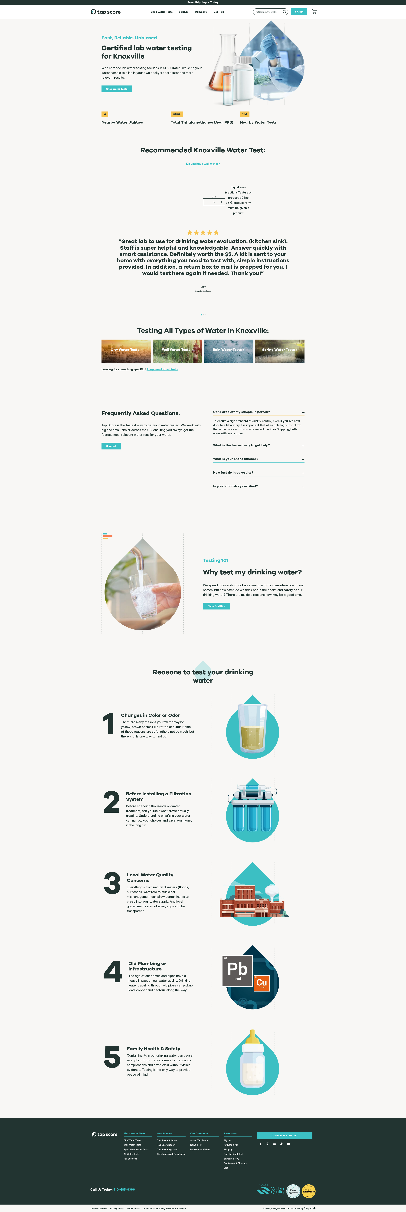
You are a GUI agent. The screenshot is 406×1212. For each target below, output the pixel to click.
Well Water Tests (132, 1144)
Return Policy (133, 1208)
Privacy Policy (117, 1208)
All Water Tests (131, 1154)
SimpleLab (310, 1208)
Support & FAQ (231, 1158)
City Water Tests (132, 1140)
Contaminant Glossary (235, 1163)
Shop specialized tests (162, 369)
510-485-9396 (124, 1189)
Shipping (228, 1149)
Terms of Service (98, 1208)
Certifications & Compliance (171, 1154)
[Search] (284, 12)
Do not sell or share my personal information (164, 1208)
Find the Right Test (233, 1154)
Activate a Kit (231, 1144)
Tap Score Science (167, 1140)
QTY (214, 196)
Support (111, 446)
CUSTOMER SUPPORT (285, 1135)
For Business (130, 1158)
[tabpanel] (203, 259)
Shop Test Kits (216, 606)
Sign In (227, 1140)
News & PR (196, 1144)
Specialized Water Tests (136, 1149)
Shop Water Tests (117, 88)
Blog (226, 1167)
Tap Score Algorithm (167, 1149)
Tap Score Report (166, 1144)
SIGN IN (299, 11)
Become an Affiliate (200, 1149)
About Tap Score (199, 1140)
